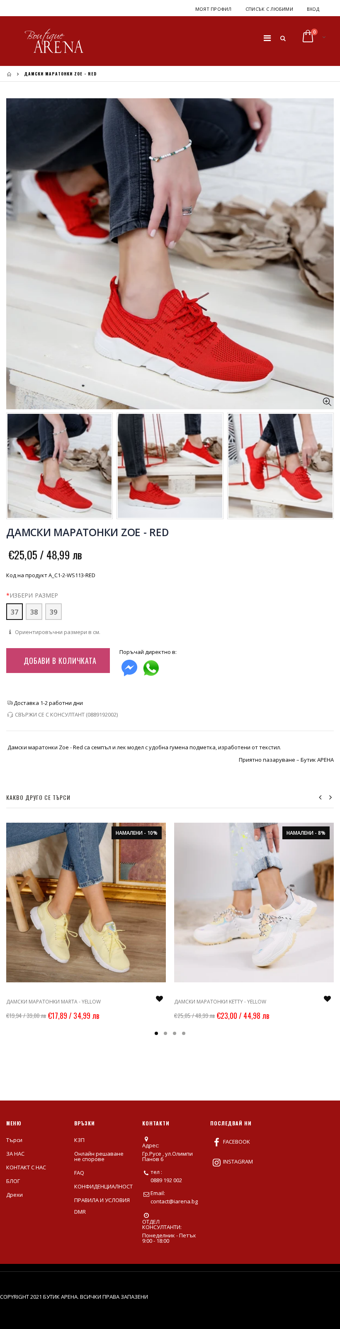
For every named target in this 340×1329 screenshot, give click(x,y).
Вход (313, 9)
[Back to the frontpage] (9, 74)
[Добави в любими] (159, 999)
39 (53, 612)
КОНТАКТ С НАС (26, 1167)
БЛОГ (13, 1181)
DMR (80, 1211)
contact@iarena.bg (174, 1201)
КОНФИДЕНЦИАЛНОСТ (103, 1186)
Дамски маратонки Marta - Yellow (53, 1001)
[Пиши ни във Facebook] (129, 666)
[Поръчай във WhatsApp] (151, 666)
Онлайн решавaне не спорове (99, 1156)
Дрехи (14, 1194)
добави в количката (60, 660)
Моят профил (213, 9)
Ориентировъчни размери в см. (57, 632)
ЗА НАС (15, 1153)
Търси (14, 1140)
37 (14, 612)
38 (34, 612)
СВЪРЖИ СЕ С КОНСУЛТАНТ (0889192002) (66, 714)
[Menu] (267, 38)
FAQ (79, 1172)
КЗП (79, 1140)
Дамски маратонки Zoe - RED (87, 532)
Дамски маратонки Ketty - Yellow (220, 1001)
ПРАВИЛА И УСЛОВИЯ (102, 1200)
